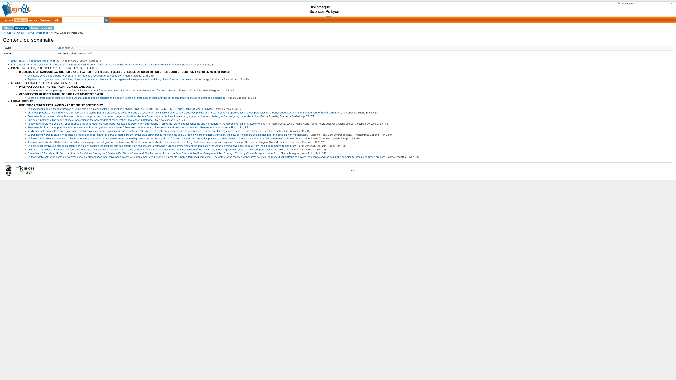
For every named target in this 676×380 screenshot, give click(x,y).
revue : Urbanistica (38, 32)
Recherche (20, 20)
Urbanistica (63, 47)
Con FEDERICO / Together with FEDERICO (35, 60)
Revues (34, 28)
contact (353, 170)
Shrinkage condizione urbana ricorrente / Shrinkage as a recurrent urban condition (74, 75)
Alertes (33, 20)
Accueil (9, 20)
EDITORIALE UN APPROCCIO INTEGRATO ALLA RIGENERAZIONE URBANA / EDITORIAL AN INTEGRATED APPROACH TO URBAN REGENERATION (95, 64)
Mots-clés (47, 28)
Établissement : (626, 3)
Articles (8, 28)
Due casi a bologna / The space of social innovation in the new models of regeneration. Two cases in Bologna (90, 119)
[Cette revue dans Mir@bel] (72, 47)
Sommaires (21, 28)
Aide (56, 20)
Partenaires (46, 20)
